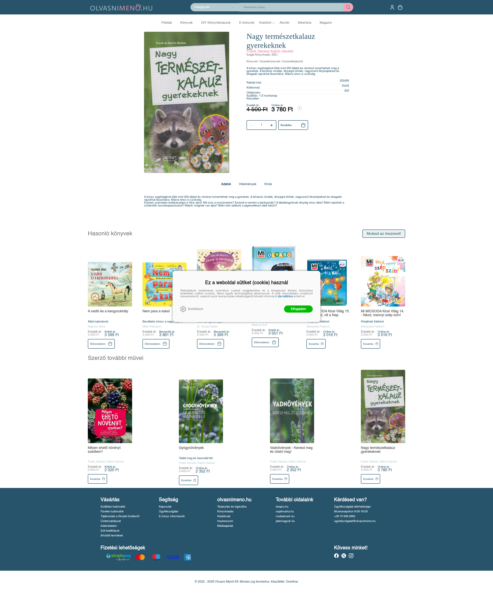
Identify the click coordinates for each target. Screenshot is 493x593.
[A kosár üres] (400, 7)
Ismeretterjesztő (293, 61)
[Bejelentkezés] (392, 7)
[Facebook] (336, 555)
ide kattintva (285, 296)
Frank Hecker (258, 51)
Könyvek (252, 61)
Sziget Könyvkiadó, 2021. (262, 54)
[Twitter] (343, 555)
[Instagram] (351, 555)
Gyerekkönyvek (270, 61)
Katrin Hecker (282, 51)
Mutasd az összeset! (384, 234)
